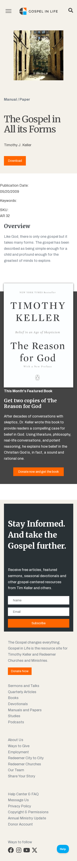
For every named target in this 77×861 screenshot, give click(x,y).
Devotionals (18, 704)
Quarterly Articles (22, 692)
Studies (14, 716)
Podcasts (16, 722)
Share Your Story (21, 776)
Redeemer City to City (26, 758)
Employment (18, 752)
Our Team (16, 770)
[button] (11, 850)
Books (13, 698)
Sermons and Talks (23, 686)
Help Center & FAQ (23, 794)
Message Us (18, 800)
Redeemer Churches (24, 764)
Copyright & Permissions (28, 812)
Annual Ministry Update (27, 818)
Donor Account (20, 824)
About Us (15, 740)
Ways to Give (18, 746)
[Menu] (8, 11)
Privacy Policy (19, 806)
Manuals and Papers (25, 710)
